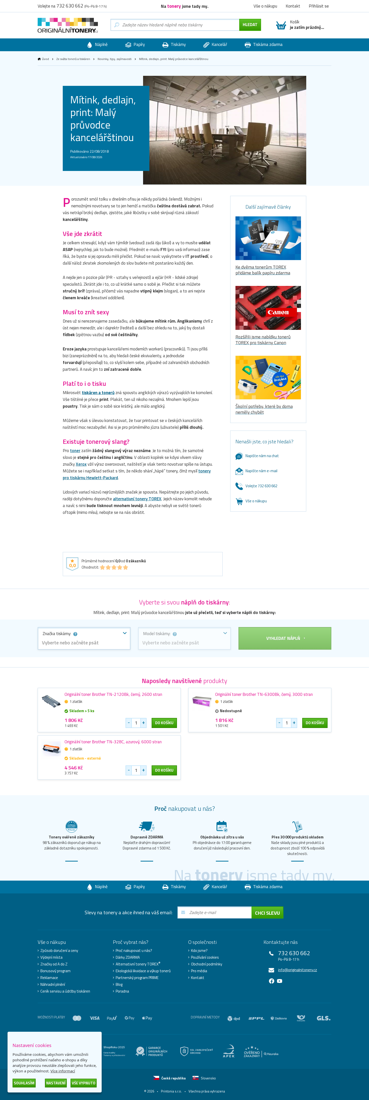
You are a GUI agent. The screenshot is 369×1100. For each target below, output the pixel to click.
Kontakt (197, 978)
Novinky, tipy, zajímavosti (115, 58)
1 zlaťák (76, 701)
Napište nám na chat (262, 456)
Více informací (62, 1070)
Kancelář (219, 44)
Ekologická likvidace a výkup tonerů (143, 971)
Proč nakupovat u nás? (134, 950)
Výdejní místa (51, 957)
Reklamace (49, 978)
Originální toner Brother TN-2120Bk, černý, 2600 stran (113, 694)
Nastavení (56, 1083)
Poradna (122, 991)
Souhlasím (24, 1083)
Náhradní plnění (52, 984)
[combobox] (84, 638)
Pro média (199, 971)
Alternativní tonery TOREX (138, 964)
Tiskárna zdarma (267, 44)
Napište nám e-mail (261, 471)
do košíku (164, 723)
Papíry (139, 44)
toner (75, 450)
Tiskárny (178, 44)
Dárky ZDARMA (128, 957)
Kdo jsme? (199, 950)
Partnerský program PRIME (137, 978)
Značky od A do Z (54, 964)
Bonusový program (55, 971)
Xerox (81, 464)
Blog (119, 984)
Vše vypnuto (83, 1083)
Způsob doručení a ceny (59, 950)
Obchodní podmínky (206, 964)
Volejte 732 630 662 (261, 486)
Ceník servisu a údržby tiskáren (65, 991)
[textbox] (84, 643)
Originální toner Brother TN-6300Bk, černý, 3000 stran (264, 694)
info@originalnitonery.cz (297, 970)
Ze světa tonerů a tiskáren (73, 58)
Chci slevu (267, 913)
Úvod (45, 58)
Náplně (101, 44)
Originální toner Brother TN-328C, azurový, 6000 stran (113, 742)
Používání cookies (205, 957)
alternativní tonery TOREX (137, 499)
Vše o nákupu (256, 501)
